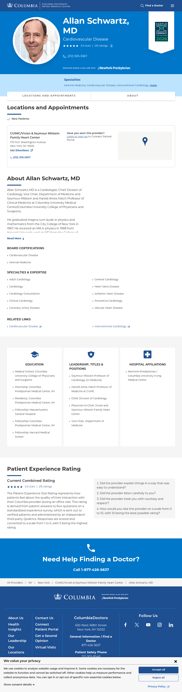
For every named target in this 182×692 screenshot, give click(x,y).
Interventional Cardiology (110, 326)
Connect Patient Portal (46, 627)
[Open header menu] (172, 5)
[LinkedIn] (171, 624)
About (132, 96)
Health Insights (14, 627)
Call (91, 570)
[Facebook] (125, 624)
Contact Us (44, 618)
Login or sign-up (77, 136)
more (153, 85)
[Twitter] (136, 624)
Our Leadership (17, 639)
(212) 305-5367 (77, 56)
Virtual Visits (45, 647)
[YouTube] (148, 624)
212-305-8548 (91, 656)
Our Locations (16, 650)
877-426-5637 (91, 645)
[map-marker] (145, 141)
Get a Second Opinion (46, 639)
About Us (15, 618)
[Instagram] (159, 624)
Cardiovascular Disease (23, 326)
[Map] (145, 146)
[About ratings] (112, 46)
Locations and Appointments (49, 96)
